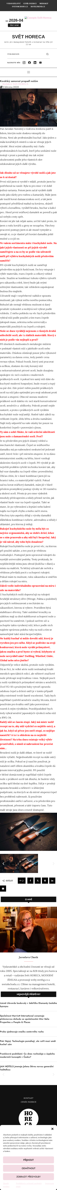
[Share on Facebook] (30, 881)
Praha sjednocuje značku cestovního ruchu (22, 1031)
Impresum (49, 1183)
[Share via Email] (3, 888)
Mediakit (44, 3)
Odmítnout (28, 1168)
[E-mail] (40, 62)
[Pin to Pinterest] (45, 881)
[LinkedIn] (35, 62)
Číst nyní (14, 25)
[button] (52, 1128)
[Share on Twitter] (38, 881)
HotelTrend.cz (38, 6)
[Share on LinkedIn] (52, 881)
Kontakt (28, 1098)
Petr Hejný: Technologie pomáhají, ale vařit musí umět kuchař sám (28, 1043)
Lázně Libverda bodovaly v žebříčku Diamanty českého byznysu (28, 1005)
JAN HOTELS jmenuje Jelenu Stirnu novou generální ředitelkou (27, 1068)
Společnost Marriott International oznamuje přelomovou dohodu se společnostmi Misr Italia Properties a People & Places (24, 1019)
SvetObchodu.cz (20, 6)
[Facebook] (29, 62)
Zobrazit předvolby (28, 1176)
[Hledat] (47, 54)
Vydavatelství (13, 3)
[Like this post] (23, 881)
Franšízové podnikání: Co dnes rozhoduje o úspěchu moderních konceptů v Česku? (27, 1055)
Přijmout (28, 1160)
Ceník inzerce (30, 3)
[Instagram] (24, 62)
